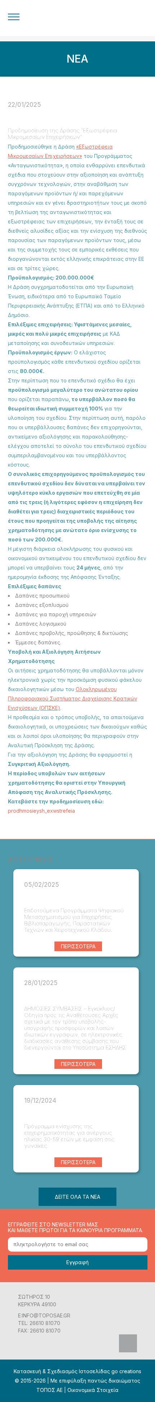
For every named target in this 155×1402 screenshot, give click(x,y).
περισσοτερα (78, 946)
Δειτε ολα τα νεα (77, 1197)
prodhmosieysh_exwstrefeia (41, 811)
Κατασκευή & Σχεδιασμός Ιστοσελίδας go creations (77, 1371)
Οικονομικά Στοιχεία (93, 1390)
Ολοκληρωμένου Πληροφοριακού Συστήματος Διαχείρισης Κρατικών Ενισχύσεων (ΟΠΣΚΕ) (72, 698)
